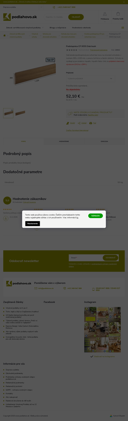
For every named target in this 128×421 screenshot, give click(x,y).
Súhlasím (95, 215)
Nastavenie (32, 223)
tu (77, 217)
